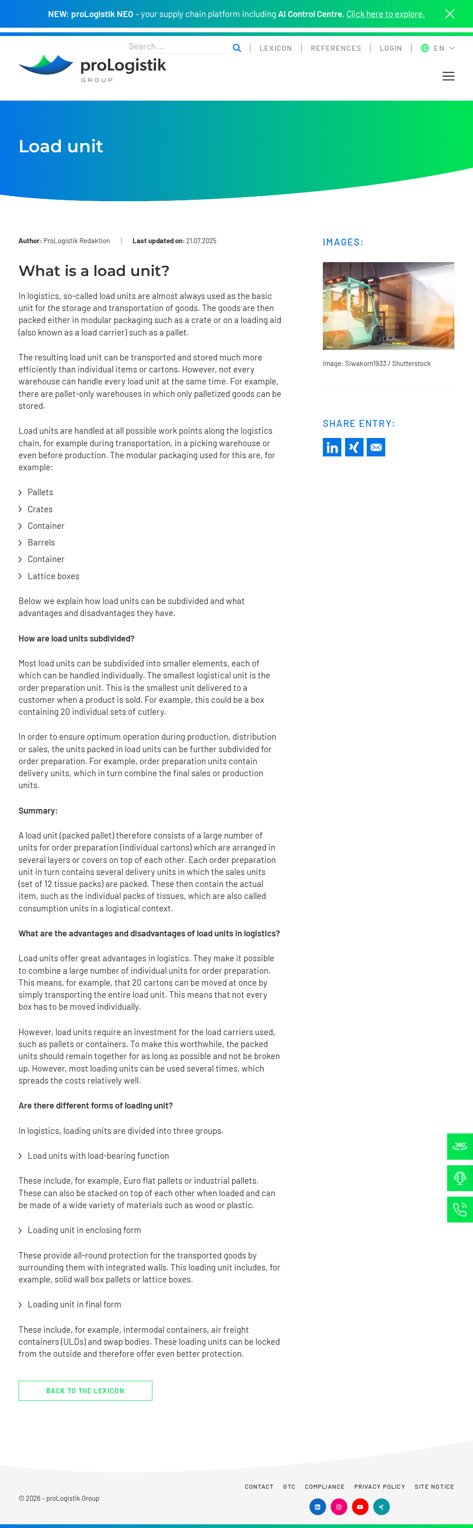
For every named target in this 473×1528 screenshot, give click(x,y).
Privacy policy (380, 1486)
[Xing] (354, 447)
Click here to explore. (385, 14)
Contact (259, 1486)
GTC (289, 1486)
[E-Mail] (376, 447)
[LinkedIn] (332, 447)
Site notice (435, 1486)
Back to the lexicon (85, 1391)
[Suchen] (237, 48)
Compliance (325, 1486)
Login (391, 47)
